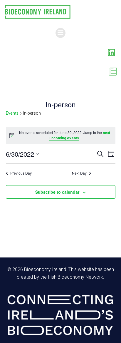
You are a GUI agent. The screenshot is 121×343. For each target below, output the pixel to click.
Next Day (79, 173)
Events (12, 113)
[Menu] (60, 33)
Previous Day (21, 173)
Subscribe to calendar (57, 192)
